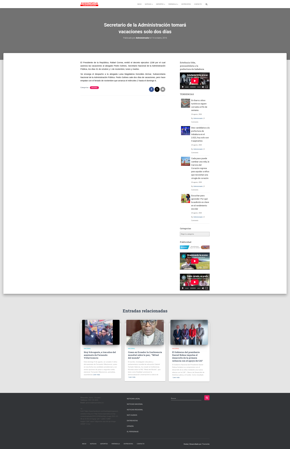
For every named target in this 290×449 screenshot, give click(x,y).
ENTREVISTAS (186, 4)
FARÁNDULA (172, 4)
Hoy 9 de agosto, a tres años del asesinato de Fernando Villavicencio (100, 355)
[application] (195, 80)
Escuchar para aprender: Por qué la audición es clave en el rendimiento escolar (200, 202)
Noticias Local (133, 399)
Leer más (96, 374)
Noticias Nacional (135, 404)
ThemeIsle (206, 444)
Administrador (198, 118)
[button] (152, 4)
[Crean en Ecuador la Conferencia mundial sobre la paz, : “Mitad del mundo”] (145, 332)
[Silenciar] (203, 87)
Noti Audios (132, 415)
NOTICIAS (148, 4)
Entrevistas (132, 421)
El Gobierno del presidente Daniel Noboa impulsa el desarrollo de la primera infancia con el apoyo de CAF (187, 356)
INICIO (139, 4)
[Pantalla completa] (206, 87)
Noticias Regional (135, 410)
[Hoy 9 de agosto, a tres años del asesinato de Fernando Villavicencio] (101, 332)
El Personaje (133, 431)
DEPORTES (160, 4)
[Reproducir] (183, 87)
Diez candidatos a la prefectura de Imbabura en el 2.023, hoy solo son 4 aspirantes (200, 134)
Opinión (130, 426)
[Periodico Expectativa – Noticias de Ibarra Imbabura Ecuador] (89, 4)
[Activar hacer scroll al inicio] (285, 444)
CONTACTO (198, 4)
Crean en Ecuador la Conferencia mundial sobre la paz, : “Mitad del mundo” (145, 355)
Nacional (94, 87)
